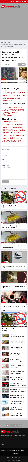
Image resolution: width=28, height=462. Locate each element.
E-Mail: (4, 159)
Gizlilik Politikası (20, 442)
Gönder (6, 182)
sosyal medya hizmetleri (14, 460)
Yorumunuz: (5, 165)
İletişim (4, 445)
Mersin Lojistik (18, 457)
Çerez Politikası (11, 442)
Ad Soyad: (5, 153)
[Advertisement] (14, 24)
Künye (3, 442)
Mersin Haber (10, 457)
